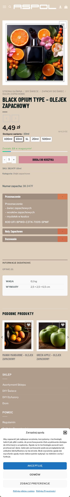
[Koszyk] (66, 6)
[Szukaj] (10, 7)
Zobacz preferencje (35, 483)
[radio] (8, 139)
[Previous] (2, 343)
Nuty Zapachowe (14, 231)
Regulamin (8, 422)
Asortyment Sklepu (14, 384)
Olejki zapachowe (13, 94)
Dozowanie (11, 239)
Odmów (35, 474)
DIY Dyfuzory (10, 397)
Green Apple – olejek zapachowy (49, 357)
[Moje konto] (60, 6)
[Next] (67, 343)
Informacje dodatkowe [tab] (16, 263)
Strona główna (12, 91)
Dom (5, 403)
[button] (65, 432)
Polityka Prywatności (46, 491)
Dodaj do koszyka (43, 159)
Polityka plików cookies (24, 491)
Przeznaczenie (13, 196)
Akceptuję (35, 465)
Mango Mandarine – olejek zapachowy (17, 357)
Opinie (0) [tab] (8, 269)
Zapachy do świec (53, 91)
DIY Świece (32, 91)
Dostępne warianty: (12, 134)
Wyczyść (63, 131)
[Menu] (4, 7)
